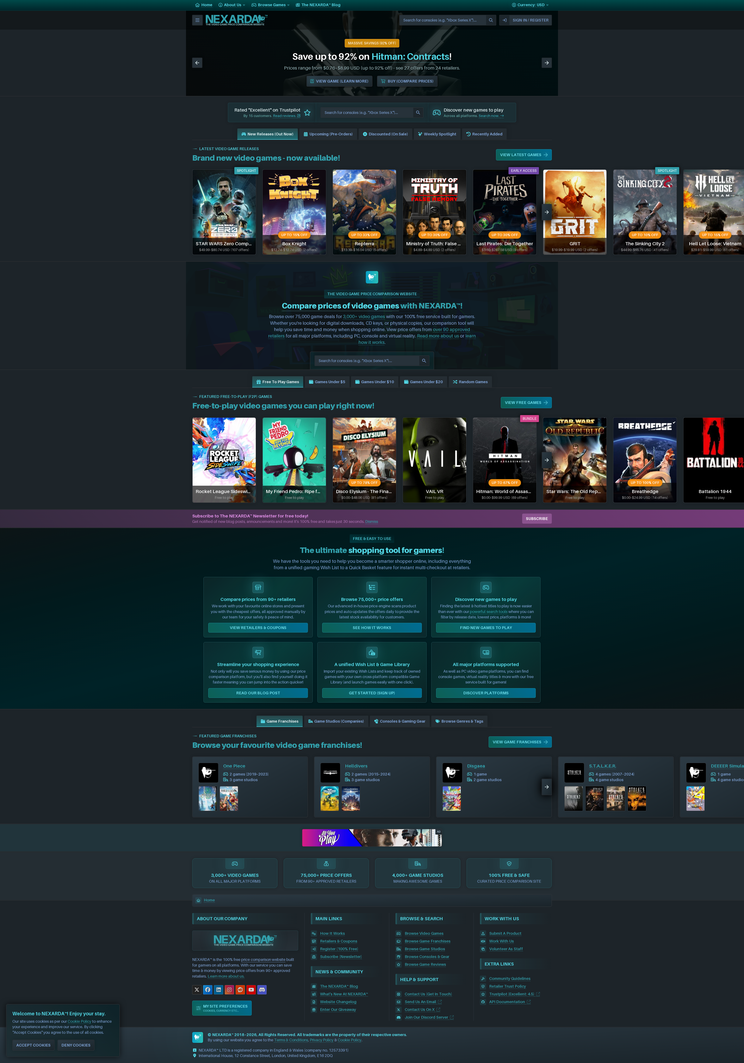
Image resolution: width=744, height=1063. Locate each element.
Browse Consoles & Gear (427, 956)
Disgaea (476, 766)
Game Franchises (282, 721)
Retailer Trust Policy (507, 986)
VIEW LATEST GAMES (520, 154)
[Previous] (197, 63)
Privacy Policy (322, 1040)
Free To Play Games (280, 382)
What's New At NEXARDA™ (344, 994)
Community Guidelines (510, 978)
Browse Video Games (424, 933)
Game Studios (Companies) (339, 721)
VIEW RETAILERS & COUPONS (258, 627)
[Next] (547, 63)
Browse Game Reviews (425, 964)
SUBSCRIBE (537, 518)
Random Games (473, 382)
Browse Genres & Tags (462, 721)
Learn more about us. (226, 976)
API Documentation (507, 1001)
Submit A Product (505, 933)
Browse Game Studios (425, 949)
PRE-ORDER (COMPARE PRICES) (410, 81)
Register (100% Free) (339, 949)
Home (209, 900)
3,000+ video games (364, 316)
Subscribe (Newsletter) (341, 956)
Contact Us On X (420, 1009)
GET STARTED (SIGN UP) (372, 693)
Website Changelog (338, 1001)
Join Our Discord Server (426, 1017)
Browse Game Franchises (427, 941)
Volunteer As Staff (506, 949)
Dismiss (371, 521)
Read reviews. (285, 116)
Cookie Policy (349, 1040)
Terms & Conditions (291, 1040)
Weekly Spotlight (440, 134)
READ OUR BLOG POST (258, 693)
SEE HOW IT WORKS (372, 627)
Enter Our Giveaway (338, 1009)
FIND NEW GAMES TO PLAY (486, 627)
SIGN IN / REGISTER (531, 20)
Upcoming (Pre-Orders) (331, 134)
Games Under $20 (426, 382)
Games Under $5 (330, 382)
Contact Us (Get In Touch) (428, 994)
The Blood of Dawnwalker (305, 56)
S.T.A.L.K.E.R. (602, 766)
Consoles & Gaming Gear (402, 721)
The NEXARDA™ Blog (339, 986)
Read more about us (438, 335)
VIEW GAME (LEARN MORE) (334, 81)
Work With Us (501, 941)
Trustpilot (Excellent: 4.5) (511, 994)
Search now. (489, 116)
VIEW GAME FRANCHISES (517, 742)
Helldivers (356, 766)
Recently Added (487, 134)
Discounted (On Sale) (388, 134)
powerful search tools (488, 611)
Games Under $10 (377, 382)
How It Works (332, 933)
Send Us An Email (420, 1001)
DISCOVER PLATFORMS (486, 693)
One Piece (234, 766)
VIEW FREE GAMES (523, 402)
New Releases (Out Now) (270, 134)
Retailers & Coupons (338, 941)
